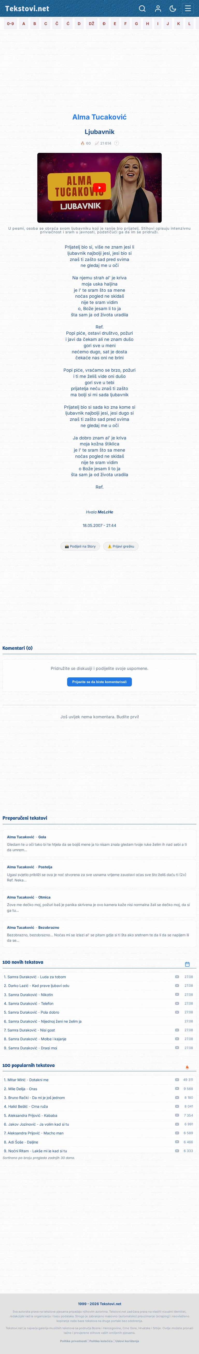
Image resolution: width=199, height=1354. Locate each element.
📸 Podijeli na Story (80, 546)
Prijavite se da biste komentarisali (99, 682)
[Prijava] (158, 8)
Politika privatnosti (73, 1341)
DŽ (91, 23)
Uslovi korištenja (127, 1341)
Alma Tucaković (99, 117)
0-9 (10, 23)
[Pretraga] (142, 8)
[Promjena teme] (172, 8)
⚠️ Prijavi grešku (121, 546)
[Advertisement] (99, 71)
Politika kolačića (101, 1341)
